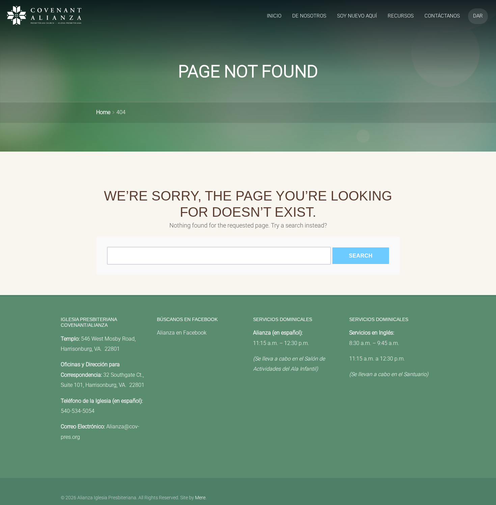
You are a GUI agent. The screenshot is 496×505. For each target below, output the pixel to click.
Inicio (274, 16)
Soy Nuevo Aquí (357, 16)
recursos (401, 16)
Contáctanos (442, 16)
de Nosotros (309, 16)
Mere (200, 498)
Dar (478, 16)
